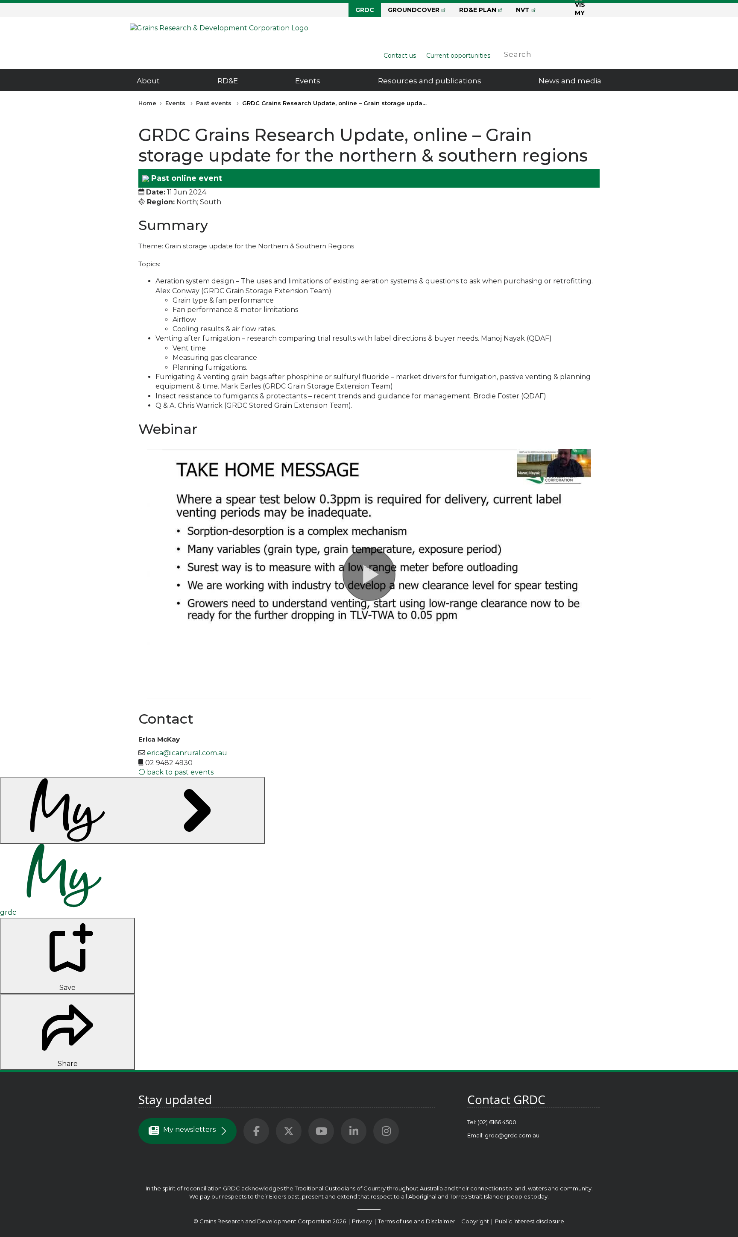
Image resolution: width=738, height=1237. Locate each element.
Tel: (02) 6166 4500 (491, 1122)
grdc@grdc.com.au (512, 1135)
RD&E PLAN (477, 10)
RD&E (227, 81)
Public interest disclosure (529, 1221)
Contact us (400, 55)
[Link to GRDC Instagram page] (386, 1131)
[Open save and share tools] (132, 810)
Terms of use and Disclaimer (416, 1221)
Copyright (475, 1221)
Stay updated (175, 1099)
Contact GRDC (506, 1099)
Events (307, 81)
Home (147, 103)
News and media (570, 81)
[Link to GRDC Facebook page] (256, 1131)
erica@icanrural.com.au (187, 753)
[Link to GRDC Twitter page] (289, 1131)
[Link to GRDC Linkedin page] (353, 1131)
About (148, 81)
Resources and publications (429, 81)
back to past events (179, 772)
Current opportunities (458, 55)
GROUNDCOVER (413, 10)
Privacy (362, 1221)
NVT (523, 10)
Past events (213, 103)
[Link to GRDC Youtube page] (321, 1131)
